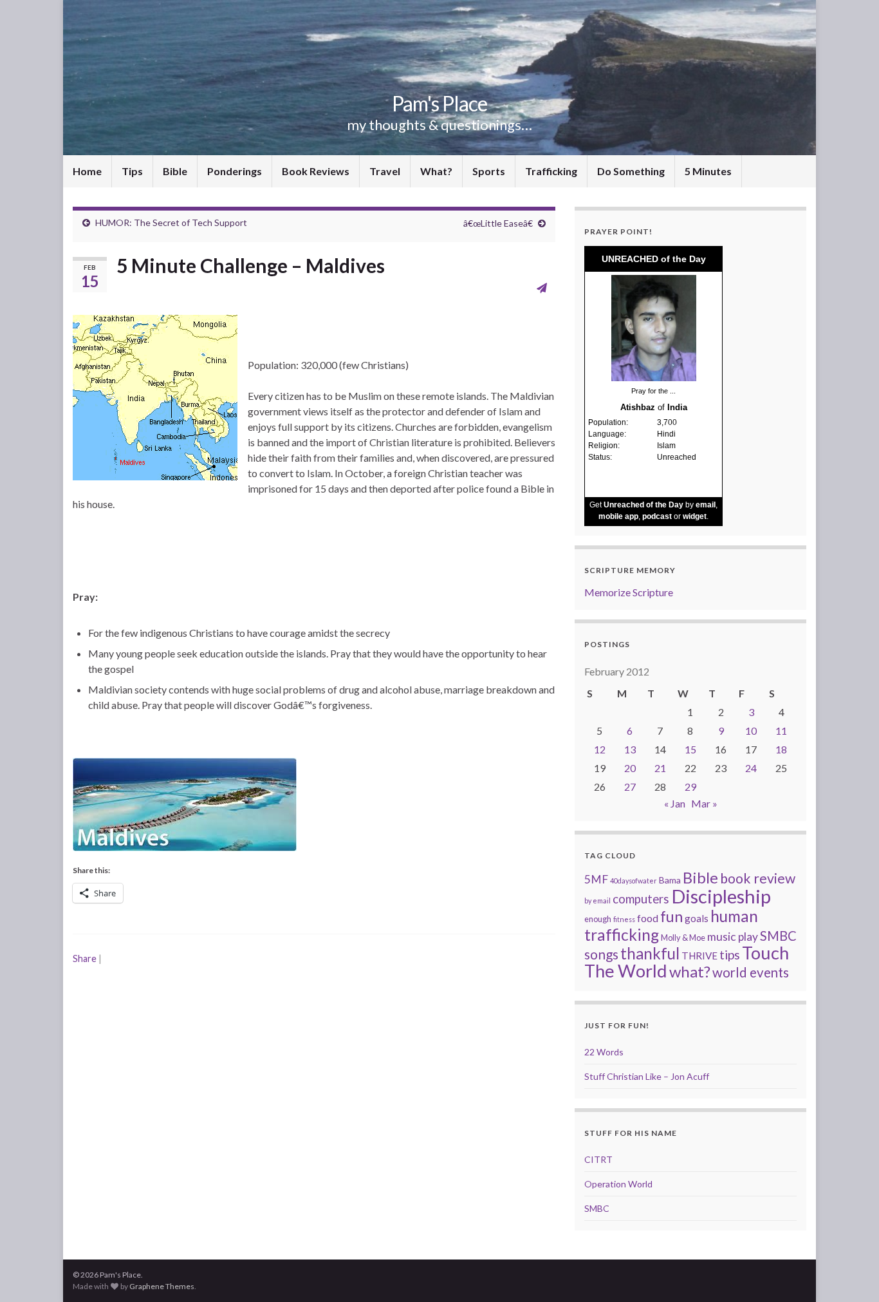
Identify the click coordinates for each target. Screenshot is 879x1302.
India (677, 407)
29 (690, 786)
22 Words (604, 1051)
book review (757, 878)
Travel (384, 171)
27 (630, 786)
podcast (657, 516)
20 (630, 768)
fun (671, 916)
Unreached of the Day (643, 504)
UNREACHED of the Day (654, 259)
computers (641, 899)
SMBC (778, 935)
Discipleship (721, 896)
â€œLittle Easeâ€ (498, 223)
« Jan (674, 803)
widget (695, 516)
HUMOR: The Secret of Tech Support (171, 222)
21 (660, 768)
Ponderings (234, 171)
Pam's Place (439, 103)
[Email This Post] (542, 287)
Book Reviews (315, 171)
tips (729, 954)
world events (750, 972)
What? (436, 171)
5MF (596, 879)
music (721, 936)
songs (601, 954)
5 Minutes (708, 171)
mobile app (618, 516)
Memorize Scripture (628, 592)
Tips (132, 171)
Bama (670, 879)
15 (690, 749)
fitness (624, 919)
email (706, 504)
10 (751, 730)
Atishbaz (637, 407)
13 (630, 749)
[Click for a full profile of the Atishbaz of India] (653, 327)
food (647, 918)
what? (689, 971)
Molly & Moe (683, 937)
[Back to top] (850, 1273)
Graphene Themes (161, 1286)
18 (781, 749)
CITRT (598, 1159)
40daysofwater (633, 880)
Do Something (631, 171)
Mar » (704, 803)
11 (781, 730)
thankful (650, 953)
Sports (488, 171)
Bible (175, 171)
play (748, 936)
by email (597, 900)
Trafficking (551, 171)
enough (597, 919)
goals (696, 918)
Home (87, 171)
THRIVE (699, 955)
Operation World (618, 1183)
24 (751, 768)
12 (600, 749)
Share (85, 958)
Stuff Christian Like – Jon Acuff (646, 1076)
